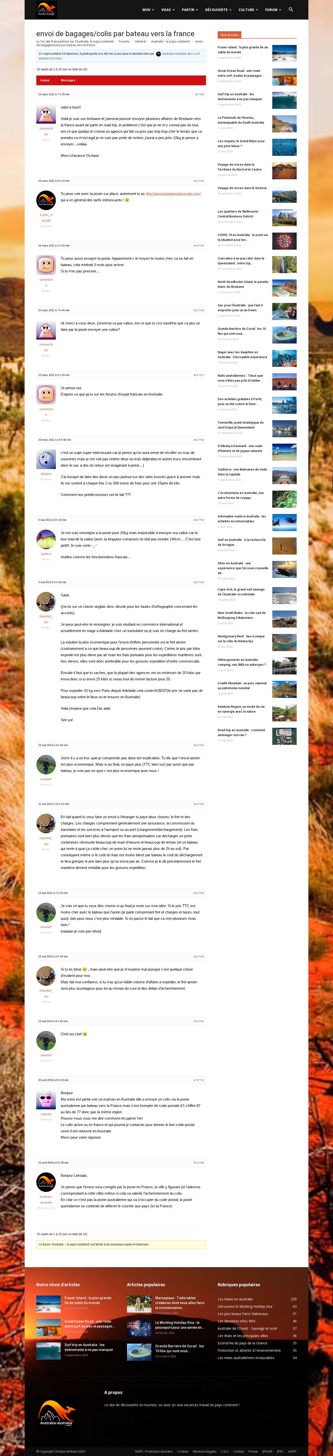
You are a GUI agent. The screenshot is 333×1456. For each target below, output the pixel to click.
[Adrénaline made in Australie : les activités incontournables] (284, 522)
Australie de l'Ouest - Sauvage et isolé (247, 1328)
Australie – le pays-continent (170, 41)
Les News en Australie (235, 1299)
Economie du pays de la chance (242, 1343)
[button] (291, 10)
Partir (188, 9)
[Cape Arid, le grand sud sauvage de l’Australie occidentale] (284, 595)
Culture (246, 9)
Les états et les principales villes (243, 1335)
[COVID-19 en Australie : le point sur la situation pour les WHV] (284, 241)
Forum (271, 9)
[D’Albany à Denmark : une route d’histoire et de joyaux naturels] (284, 452)
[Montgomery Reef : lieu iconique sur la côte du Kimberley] (284, 642)
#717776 (199, 1080)
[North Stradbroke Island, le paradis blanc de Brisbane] (284, 288)
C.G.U (225, 1451)
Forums (124, 41)
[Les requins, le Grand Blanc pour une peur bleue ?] (284, 147)
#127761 (199, 745)
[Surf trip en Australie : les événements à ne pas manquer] (284, 100)
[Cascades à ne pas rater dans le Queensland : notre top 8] (284, 264)
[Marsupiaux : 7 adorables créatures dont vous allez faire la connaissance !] (139, 1304)
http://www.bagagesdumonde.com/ (173, 194)
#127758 (199, 440)
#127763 (199, 893)
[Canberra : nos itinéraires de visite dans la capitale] (284, 475)
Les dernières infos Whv (236, 1321)
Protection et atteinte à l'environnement (249, 1350)
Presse (253, 1451)
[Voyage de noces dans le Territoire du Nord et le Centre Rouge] (284, 170)
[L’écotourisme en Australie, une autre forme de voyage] (284, 499)
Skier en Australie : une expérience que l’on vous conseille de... (243, 568)
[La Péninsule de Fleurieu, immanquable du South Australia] (284, 123)
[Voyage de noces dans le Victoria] (284, 194)
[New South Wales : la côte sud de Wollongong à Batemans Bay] (284, 619)
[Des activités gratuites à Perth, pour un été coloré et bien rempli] (284, 405)
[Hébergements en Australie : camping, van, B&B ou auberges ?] (284, 665)
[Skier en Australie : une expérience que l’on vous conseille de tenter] (284, 569)
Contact (238, 1451)
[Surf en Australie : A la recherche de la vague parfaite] (284, 546)
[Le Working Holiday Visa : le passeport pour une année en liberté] (139, 1328)
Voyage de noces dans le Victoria (242, 188)
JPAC (280, 1451)
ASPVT (292, 1451)
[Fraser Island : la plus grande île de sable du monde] (284, 53)
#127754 (199, 181)
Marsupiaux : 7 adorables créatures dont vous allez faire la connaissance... (179, 1303)
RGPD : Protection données (154, 1451)
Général (140, 41)
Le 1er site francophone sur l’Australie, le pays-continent (75, 41)
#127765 (199, 1021)
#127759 (199, 520)
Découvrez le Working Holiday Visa (245, 1306)
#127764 (199, 956)
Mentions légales (204, 1451)
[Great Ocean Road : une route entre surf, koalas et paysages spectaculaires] (284, 77)
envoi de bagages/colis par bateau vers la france (115, 33)
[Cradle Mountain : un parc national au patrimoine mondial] (284, 689)
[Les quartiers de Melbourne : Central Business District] (284, 217)
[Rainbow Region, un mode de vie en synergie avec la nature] (284, 712)
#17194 (199, 94)
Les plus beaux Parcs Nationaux (243, 1313)
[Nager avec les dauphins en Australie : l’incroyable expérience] (284, 358)
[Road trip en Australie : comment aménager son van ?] (284, 736)
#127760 (199, 582)
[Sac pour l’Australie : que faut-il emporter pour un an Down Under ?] (284, 311)
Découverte (216, 9)
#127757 (199, 375)
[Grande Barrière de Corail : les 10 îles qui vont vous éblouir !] (284, 334)
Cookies (182, 1451)
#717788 (199, 1162)
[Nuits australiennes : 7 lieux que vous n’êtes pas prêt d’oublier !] (284, 381)
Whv (146, 9)
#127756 (199, 310)
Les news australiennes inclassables (246, 1357)
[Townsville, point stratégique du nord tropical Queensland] (284, 428)
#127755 (199, 245)
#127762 (199, 804)
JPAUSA (268, 1451)
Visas (166, 9)
